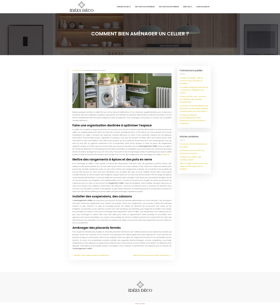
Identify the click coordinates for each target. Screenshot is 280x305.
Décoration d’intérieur (145, 6)
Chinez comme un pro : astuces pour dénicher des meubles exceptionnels (193, 99)
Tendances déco (124, 6)
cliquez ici (166, 154)
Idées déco (187, 6)
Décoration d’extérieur (169, 6)
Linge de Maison (202, 6)
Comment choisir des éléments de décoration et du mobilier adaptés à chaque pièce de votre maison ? (194, 108)
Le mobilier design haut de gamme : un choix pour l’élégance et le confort (194, 90)
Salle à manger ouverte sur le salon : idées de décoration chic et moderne (194, 166)
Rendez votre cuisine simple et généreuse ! (92, 255)
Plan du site (140, 303)
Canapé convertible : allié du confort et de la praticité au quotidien (191, 81)
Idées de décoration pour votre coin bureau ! (151, 255)
